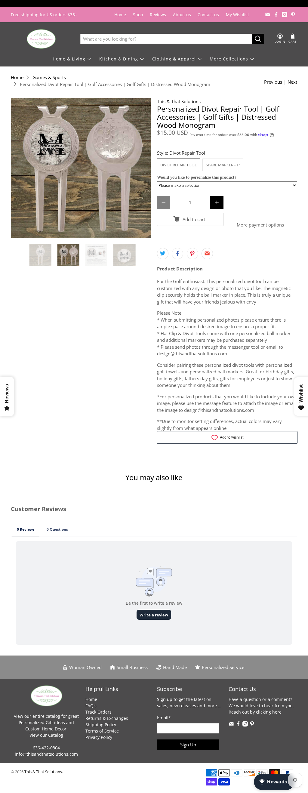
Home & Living (69, 59)
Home (120, 14)
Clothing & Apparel (174, 59)
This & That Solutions (179, 101)
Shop (138, 14)
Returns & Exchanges (106, 718)
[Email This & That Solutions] (267, 14)
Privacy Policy (98, 737)
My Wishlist (237, 14)
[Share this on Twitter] (162, 253)
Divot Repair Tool (178, 165)
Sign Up (188, 745)
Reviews (158, 14)
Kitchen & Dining (118, 59)
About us (182, 14)
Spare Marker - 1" (223, 165)
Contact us (208, 14)
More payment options (260, 225)
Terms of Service (102, 731)
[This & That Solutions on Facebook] (276, 14)
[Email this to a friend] (207, 253)
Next (292, 82)
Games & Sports (49, 77)
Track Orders (98, 712)
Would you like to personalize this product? (196, 177)
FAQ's (91, 705)
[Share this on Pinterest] (192, 253)
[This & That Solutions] (41, 39)
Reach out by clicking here (255, 712)
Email (164, 717)
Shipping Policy (100, 724)
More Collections (229, 59)
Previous (273, 82)
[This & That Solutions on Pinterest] (293, 14)
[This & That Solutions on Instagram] (284, 14)
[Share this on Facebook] (177, 253)
